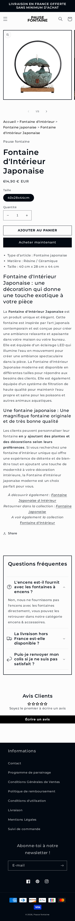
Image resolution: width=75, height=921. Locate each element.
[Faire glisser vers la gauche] (28, 111)
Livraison (15, 810)
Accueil (9, 122)
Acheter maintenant (37, 242)
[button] (5, 19)
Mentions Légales (22, 819)
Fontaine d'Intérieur (37, 122)
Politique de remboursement (31, 791)
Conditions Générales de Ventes (34, 782)
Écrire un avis (37, 719)
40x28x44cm (19, 198)
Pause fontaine (42, 915)
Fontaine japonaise (20, 127)
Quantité (10, 207)
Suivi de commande (24, 829)
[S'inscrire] (62, 866)
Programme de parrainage (29, 772)
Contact (14, 763)
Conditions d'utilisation (27, 801)
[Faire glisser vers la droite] (46, 111)
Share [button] (12, 533)
